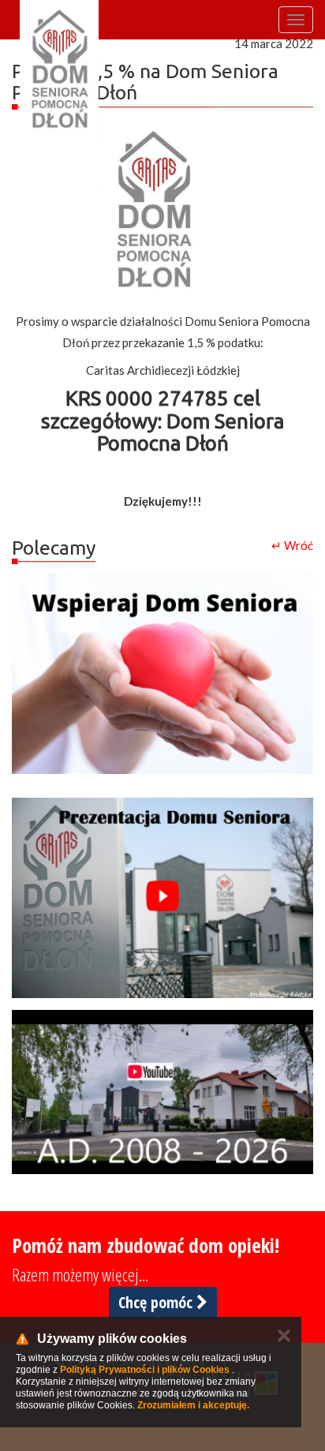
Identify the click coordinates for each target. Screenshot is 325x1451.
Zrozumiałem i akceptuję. (193, 1405)
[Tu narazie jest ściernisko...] (162, 1092)
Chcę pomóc (157, 1302)
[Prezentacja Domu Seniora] (162, 898)
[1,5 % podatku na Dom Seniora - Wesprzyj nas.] (162, 673)
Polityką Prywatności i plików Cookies (145, 1369)
